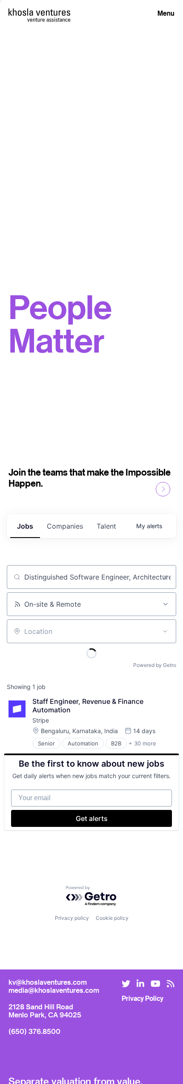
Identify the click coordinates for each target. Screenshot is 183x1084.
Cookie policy (112, 918)
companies (65, 526)
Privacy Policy (142, 998)
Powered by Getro (154, 665)
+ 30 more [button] (142, 743)
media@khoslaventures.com (54, 990)
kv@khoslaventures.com (48, 982)
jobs (25, 526)
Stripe (40, 720)
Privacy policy (72, 918)
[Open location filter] (165, 631)
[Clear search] (165, 577)
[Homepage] (39, 12)
